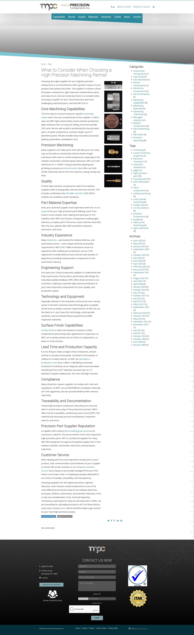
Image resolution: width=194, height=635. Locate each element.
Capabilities (59, 16)
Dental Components (139, 84)
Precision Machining (48, 516)
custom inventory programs (141, 154)
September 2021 (141, 272)
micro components (139, 189)
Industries (106, 16)
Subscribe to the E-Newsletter (51, 584)
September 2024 (141, 249)
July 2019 (137, 292)
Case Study (138, 76)
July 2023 (137, 258)
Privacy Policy (113, 628)
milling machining (141, 193)
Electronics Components (139, 90)
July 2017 (137, 298)
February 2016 (140, 313)
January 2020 (139, 286)
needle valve (139, 205)
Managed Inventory (138, 119)
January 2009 (139, 344)
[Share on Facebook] (111, 520)
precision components (139, 215)
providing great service (79, 431)
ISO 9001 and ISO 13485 (77, 193)
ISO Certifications (141, 94)
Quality (81, 16)
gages (136, 170)
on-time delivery (141, 207)
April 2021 (138, 281)
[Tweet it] (109, 520)
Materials (93, 16)
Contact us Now (97, 560)
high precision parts (65, 516)
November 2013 (140, 324)
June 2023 (138, 260)
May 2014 (138, 318)
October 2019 (140, 289)
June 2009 (138, 342)
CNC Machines (140, 79)
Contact (137, 16)
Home (77, 628)
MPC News (138, 134)
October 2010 (140, 336)
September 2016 (141, 307)
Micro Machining (141, 128)
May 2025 (138, 243)
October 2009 (140, 339)
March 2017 (139, 304)
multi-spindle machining (139, 200)
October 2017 (140, 295)
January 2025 (139, 246)
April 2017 (138, 301)
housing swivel (140, 179)
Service (71, 16)
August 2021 (139, 278)
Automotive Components (139, 72)
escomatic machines (138, 166)
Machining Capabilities (138, 101)
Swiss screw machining (139, 224)
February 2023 (140, 266)
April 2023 (138, 263)
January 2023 (139, 269)
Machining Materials (138, 107)
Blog (50, 64)
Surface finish (47, 330)
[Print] (121, 520)
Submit (97, 618)
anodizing (138, 150)
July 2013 (137, 330)
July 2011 (137, 333)
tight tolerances (141, 228)
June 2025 (138, 240)
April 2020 (138, 284)
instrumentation (141, 181)
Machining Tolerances (138, 113)
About (127, 16)
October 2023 (140, 255)
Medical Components (139, 124)
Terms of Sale (101, 628)
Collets (117, 16)
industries (52, 240)
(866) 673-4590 (124, 7)
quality (136, 219)
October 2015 (140, 315)
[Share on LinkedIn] (118, 520)
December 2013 (141, 321)
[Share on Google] (115, 520)
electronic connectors (138, 160)
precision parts (70, 168)
